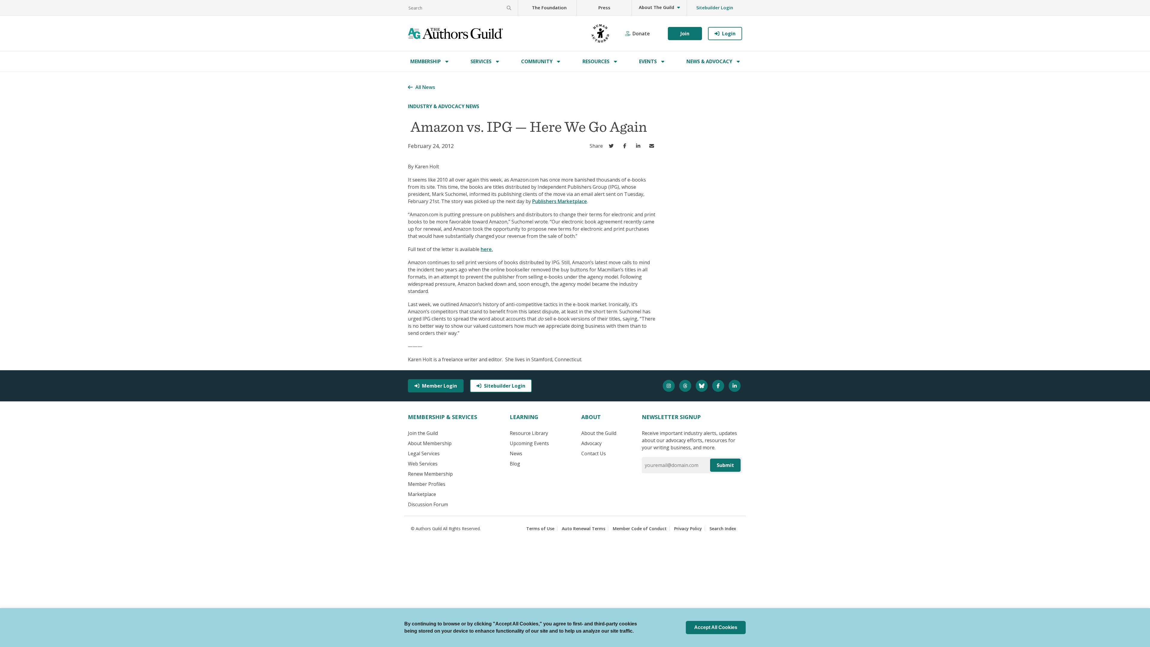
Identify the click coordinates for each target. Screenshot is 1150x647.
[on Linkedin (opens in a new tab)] (639, 146)
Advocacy (591, 443)
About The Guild (656, 7)
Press (604, 7)
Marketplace (422, 494)
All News (425, 87)
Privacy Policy (688, 528)
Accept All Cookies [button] (715, 627)
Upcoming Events (529, 443)
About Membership (430, 443)
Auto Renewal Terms (583, 528)
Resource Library (529, 433)
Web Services (423, 463)
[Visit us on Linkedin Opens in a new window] (735, 386)
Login (729, 33)
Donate (641, 33)
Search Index (722, 528)
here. (487, 249)
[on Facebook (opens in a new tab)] (626, 146)
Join (684, 33)
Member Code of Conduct (640, 528)
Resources (595, 61)
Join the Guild (423, 433)
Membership (425, 61)
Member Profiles (426, 484)
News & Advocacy (709, 61)
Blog (515, 463)
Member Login (439, 386)
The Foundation (549, 7)
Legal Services (424, 453)
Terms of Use (540, 528)
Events (648, 61)
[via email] (653, 146)
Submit (725, 465)
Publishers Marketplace (559, 201)
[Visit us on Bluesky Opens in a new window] (702, 386)
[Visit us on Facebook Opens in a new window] (719, 386)
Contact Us (593, 453)
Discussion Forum (428, 504)
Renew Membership (430, 474)
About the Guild (598, 433)
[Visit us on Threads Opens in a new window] (686, 386)
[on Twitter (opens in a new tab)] (612, 146)
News (516, 453)
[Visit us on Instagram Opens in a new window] (669, 386)
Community (537, 61)
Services (480, 61)
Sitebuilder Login (714, 7)
